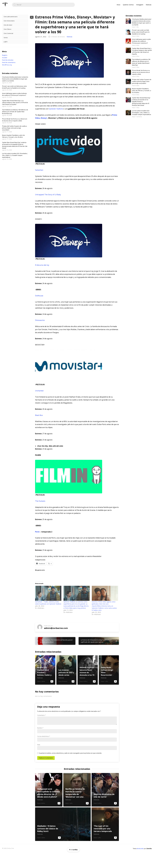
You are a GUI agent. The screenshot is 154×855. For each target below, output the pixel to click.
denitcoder (140, 848)
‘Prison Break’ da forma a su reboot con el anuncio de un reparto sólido (14, 120)
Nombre (40, 728)
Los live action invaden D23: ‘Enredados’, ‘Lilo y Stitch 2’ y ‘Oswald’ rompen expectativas (15, 155)
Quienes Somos (128, 5)
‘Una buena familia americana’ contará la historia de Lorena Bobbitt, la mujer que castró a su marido (15, 79)
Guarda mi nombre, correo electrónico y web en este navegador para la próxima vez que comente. (70, 753)
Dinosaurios (40, 320)
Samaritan (39, 170)
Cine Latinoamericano (10, 17)
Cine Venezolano (9, 21)
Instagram (139, 5)
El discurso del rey (42, 265)
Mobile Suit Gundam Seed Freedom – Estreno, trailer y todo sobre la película (45, 670)
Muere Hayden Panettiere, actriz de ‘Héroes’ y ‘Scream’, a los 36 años (13, 136)
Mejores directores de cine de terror (105, 790)
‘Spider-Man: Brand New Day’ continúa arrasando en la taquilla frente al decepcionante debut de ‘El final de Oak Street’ (14, 145)
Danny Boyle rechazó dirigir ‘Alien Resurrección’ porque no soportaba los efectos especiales (109, 670)
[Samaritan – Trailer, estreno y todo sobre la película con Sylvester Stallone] (48, 593)
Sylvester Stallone (56, 109)
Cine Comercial (8, 33)
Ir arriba (75, 850)
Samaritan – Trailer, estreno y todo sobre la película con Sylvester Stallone (48, 603)
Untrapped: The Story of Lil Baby (48, 194)
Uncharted (39, 391)
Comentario (41, 715)
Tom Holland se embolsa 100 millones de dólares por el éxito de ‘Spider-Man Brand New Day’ (15, 111)
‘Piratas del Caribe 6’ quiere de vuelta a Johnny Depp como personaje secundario (14, 128)
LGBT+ (6, 42)
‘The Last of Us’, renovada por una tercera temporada (105, 824)
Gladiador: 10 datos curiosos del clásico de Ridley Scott (63, 824)
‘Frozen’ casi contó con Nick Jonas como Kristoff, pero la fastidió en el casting (14, 87)
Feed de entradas (7, 60)
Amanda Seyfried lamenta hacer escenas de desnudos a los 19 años (88, 670)
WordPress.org (7, 65)
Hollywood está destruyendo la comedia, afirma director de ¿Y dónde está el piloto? (48, 790)
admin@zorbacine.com (56, 628)
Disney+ (44, 118)
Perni (37, 532)
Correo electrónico (43, 736)
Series (6, 37)
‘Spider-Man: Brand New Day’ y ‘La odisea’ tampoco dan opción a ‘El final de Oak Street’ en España (15, 102)
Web (38, 745)
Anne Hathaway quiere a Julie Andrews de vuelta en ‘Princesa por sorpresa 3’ (14, 94)
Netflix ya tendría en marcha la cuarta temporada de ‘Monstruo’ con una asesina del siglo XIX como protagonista (77, 790)
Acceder (4, 58)
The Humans (40, 501)
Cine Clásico (7, 29)
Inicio (118, 5)
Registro (4, 55)
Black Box (39, 415)
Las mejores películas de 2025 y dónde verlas (66, 670)
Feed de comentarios (9, 62)
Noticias (148, 5)
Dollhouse (39, 296)
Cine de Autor (8, 25)
